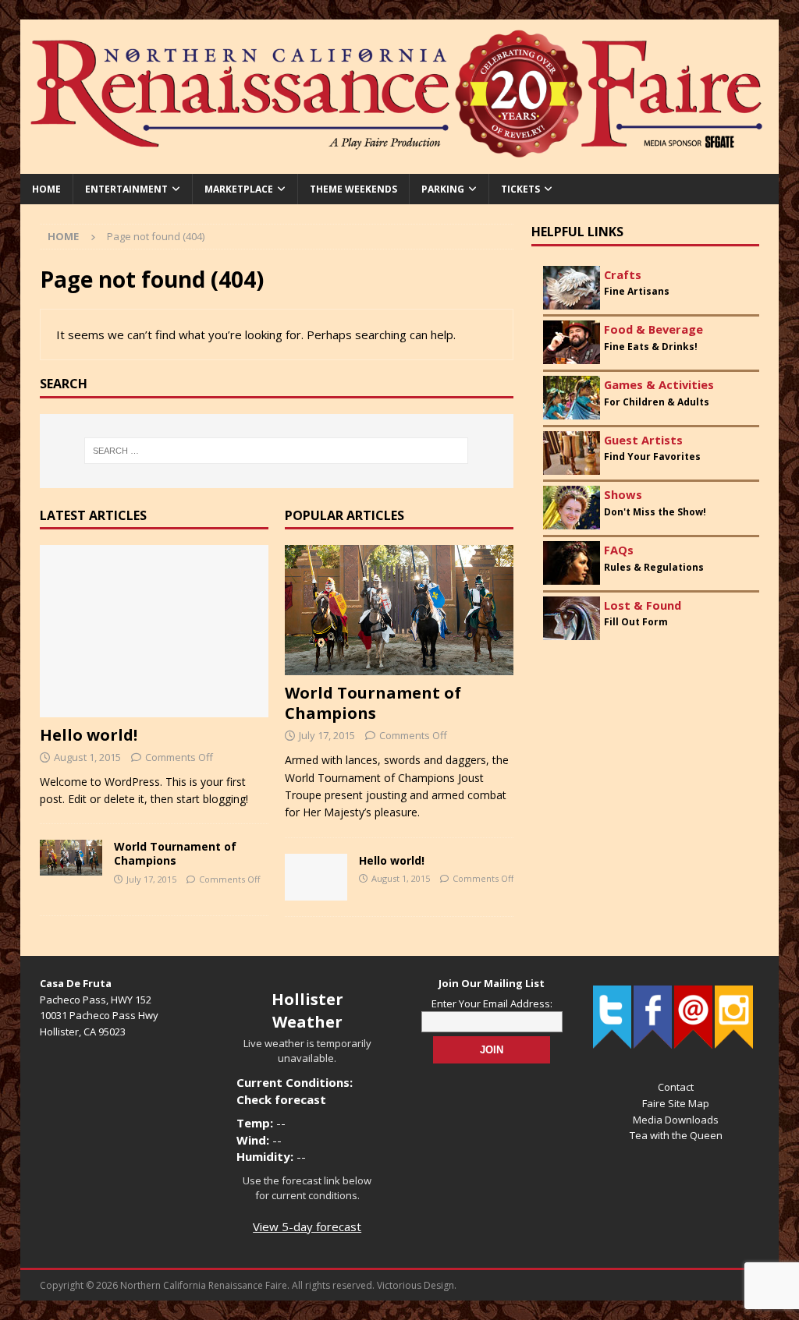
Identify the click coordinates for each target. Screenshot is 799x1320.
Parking (442, 189)
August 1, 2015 (87, 757)
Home (46, 189)
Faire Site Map (675, 1103)
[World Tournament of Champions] (71, 858)
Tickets (520, 189)
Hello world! (88, 734)
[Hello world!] (154, 631)
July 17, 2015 (151, 879)
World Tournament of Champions (175, 853)
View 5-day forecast (307, 1226)
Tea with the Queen (676, 1135)
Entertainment (126, 189)
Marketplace (238, 189)
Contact (676, 1087)
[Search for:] (276, 450)
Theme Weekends (353, 189)
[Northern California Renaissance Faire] (399, 164)
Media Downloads (676, 1120)
